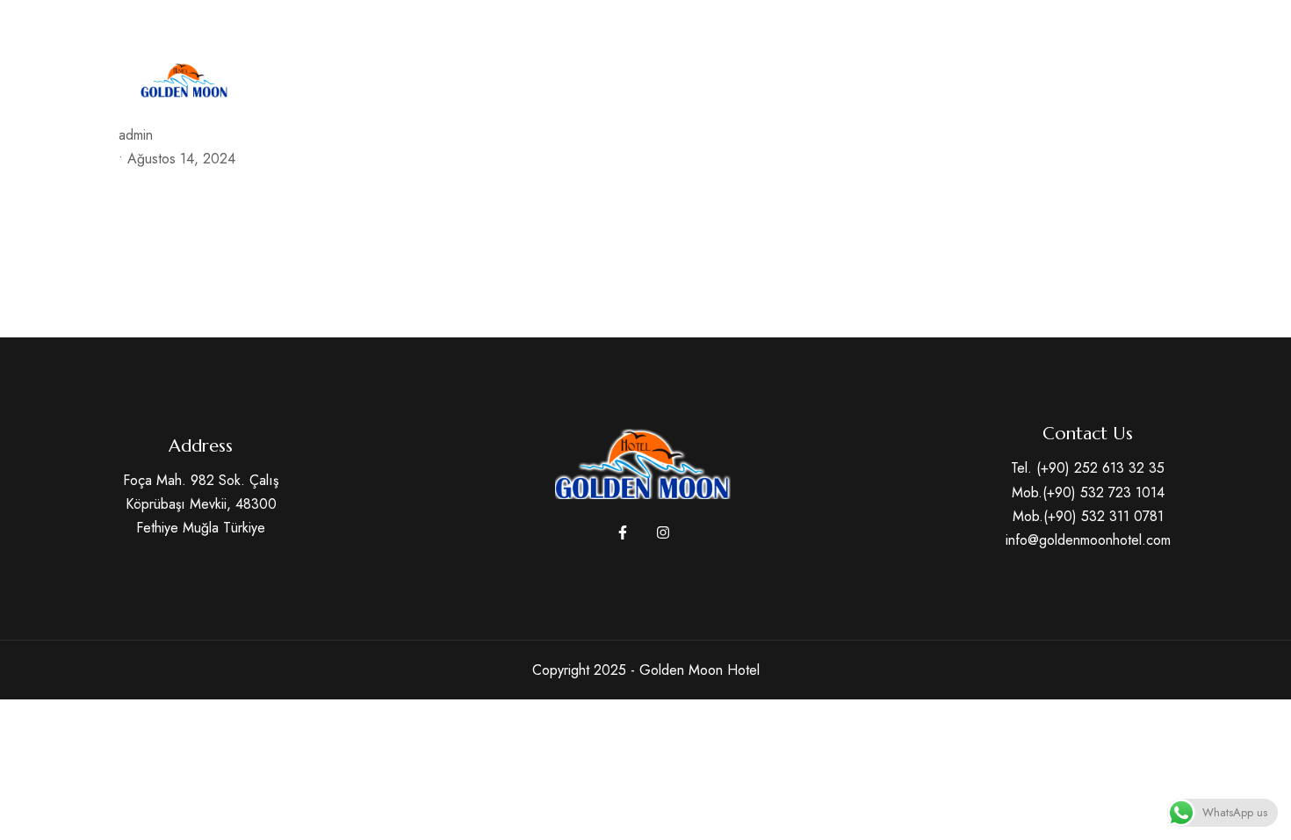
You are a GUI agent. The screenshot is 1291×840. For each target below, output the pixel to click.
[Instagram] (1158, 23)
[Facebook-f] (622, 532)
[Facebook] (1126, 23)
